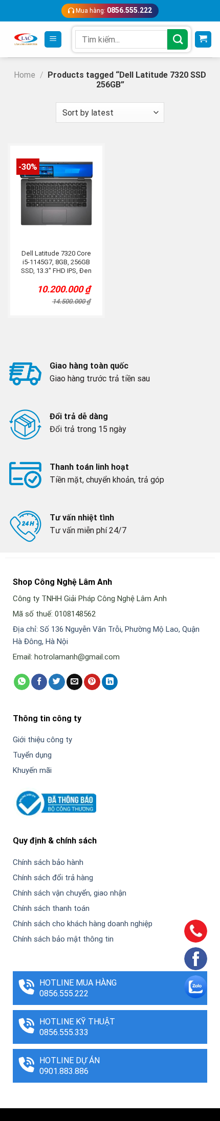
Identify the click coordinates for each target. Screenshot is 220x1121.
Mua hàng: (113, 10)
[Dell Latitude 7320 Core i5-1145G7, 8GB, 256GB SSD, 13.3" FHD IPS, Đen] (56, 193)
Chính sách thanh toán (51, 908)
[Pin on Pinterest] (92, 682)
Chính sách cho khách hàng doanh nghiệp (82, 923)
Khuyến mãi (32, 770)
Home (24, 75)
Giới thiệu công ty (42, 739)
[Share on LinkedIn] (110, 682)
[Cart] (203, 39)
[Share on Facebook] (39, 682)
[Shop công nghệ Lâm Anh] (25, 39)
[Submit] (177, 39)
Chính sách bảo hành (48, 862)
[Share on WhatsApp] (22, 682)
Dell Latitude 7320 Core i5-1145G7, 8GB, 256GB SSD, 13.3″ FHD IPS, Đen (56, 261)
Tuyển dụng (32, 755)
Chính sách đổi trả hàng (53, 877)
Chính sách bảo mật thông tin (63, 939)
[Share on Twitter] (56, 682)
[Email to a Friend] (74, 682)
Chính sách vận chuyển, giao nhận (69, 893)
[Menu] (53, 39)
